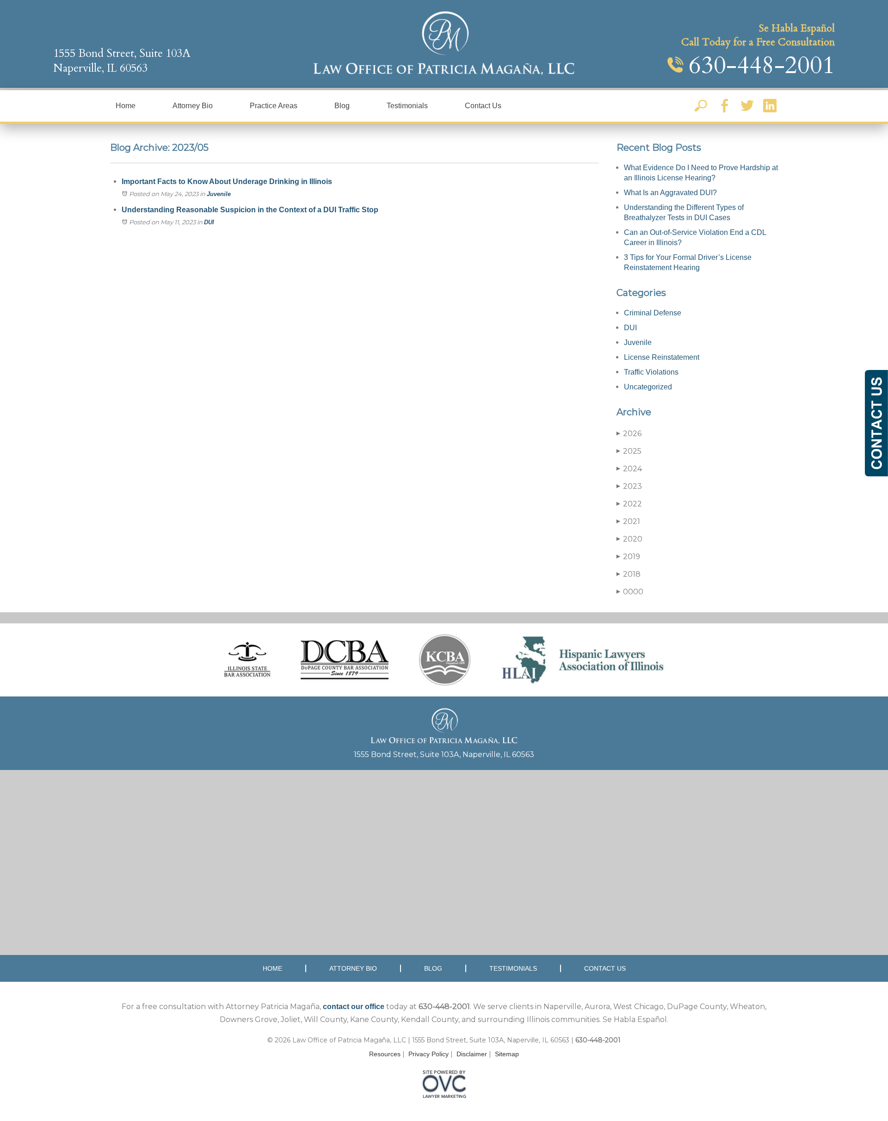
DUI (209, 222)
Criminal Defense (652, 313)
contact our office (353, 1006)
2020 (629, 539)
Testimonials (407, 106)
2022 (629, 503)
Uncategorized (648, 387)
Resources (385, 1054)
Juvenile (219, 194)
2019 (628, 556)
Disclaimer (471, 1054)
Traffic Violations (651, 372)
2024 (629, 468)
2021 (628, 521)
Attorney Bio (193, 106)
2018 (629, 574)
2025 (629, 451)
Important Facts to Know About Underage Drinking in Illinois (227, 181)
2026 (629, 433)
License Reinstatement (661, 357)
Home (126, 106)
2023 (629, 486)
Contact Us (483, 106)
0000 (630, 591)
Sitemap (507, 1054)
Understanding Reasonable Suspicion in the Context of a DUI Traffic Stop (250, 210)
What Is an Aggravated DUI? (670, 193)
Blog (342, 106)
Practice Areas (273, 106)
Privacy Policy (428, 1054)
